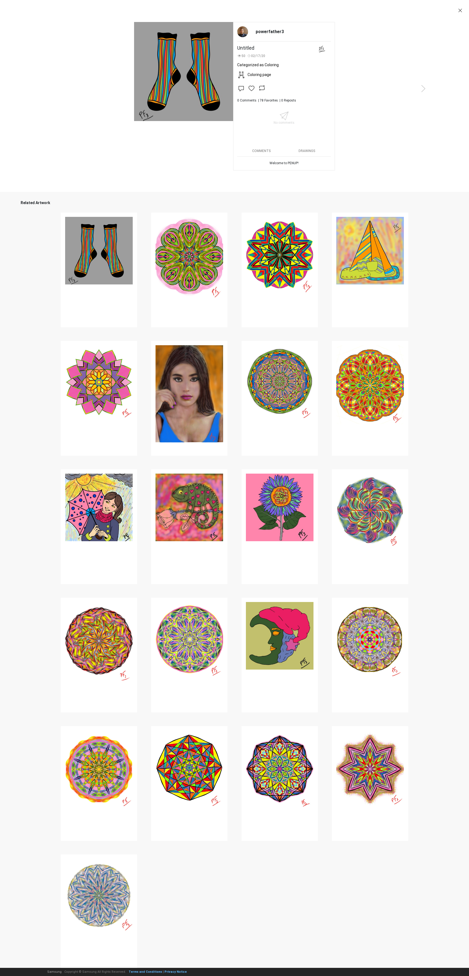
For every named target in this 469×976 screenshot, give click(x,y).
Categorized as (258, 65)
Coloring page (259, 74)
